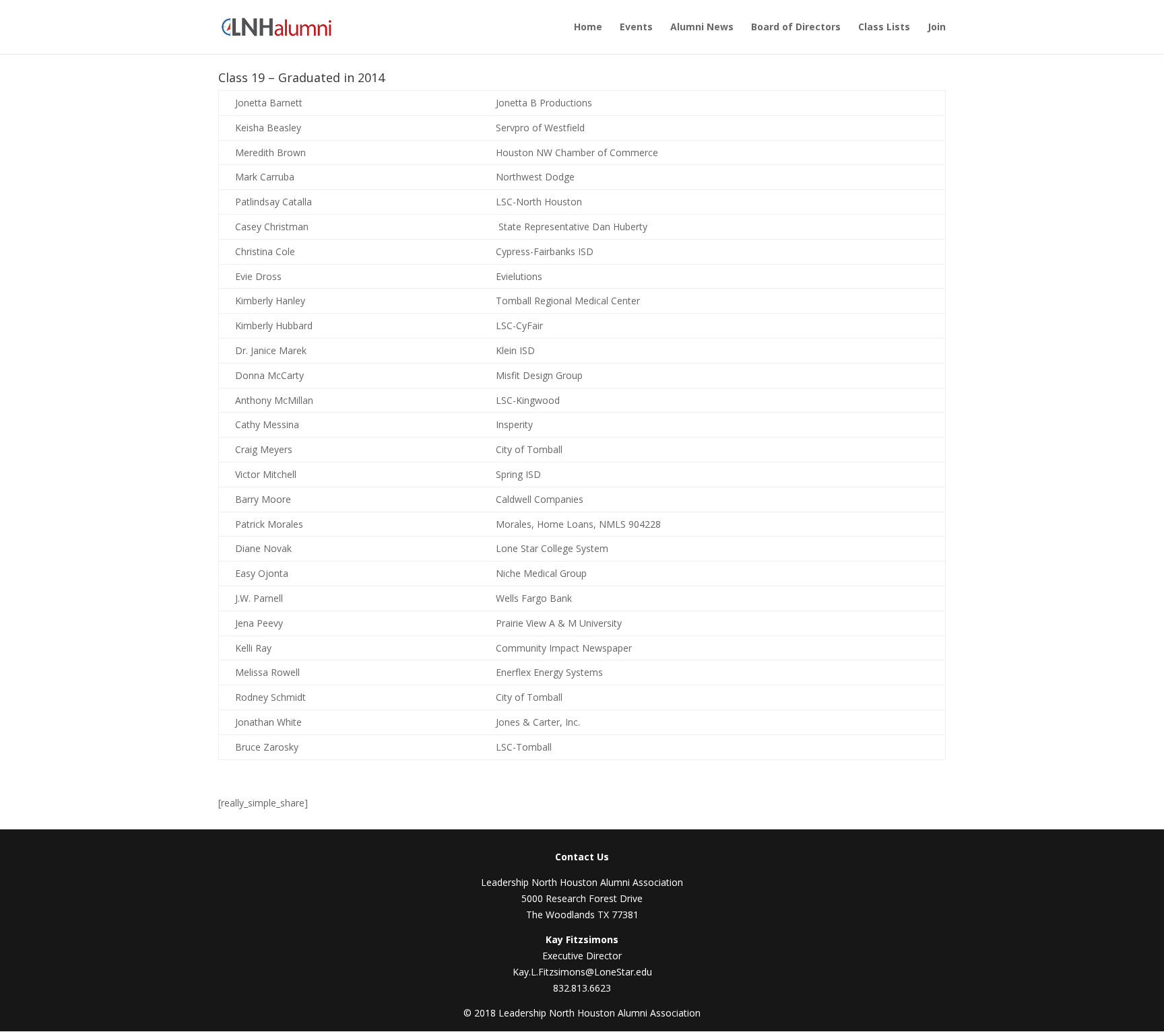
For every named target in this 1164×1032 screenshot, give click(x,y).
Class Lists (884, 27)
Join (937, 27)
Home (588, 27)
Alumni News (702, 27)
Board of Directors (796, 27)
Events (636, 27)
